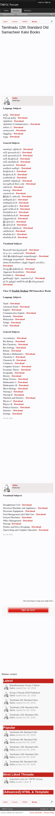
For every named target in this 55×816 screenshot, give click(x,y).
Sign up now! (28, 610)
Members (27, 10)
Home (6, 10)
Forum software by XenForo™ (12, 813)
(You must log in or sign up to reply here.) (38, 601)
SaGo (15, 98)
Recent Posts (22, 14)
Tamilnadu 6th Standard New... (24, 700)
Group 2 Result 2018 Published (25, 692)
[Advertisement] (27, 63)
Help (51, 809)
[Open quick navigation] (52, 22)
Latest (8, 681)
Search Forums (8, 14)
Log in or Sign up (44, 2)
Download (15, 114)
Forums (16, 11)
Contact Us (44, 809)
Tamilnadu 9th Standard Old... (24, 739)
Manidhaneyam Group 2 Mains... (25, 685)
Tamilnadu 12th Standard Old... (25, 707)
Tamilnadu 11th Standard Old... (25, 715)
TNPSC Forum (7, 809)
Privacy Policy (49, 813)
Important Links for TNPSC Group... (27, 779)
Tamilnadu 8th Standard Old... (24, 761)
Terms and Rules (35, 813)
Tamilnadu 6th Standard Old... (24, 732)
